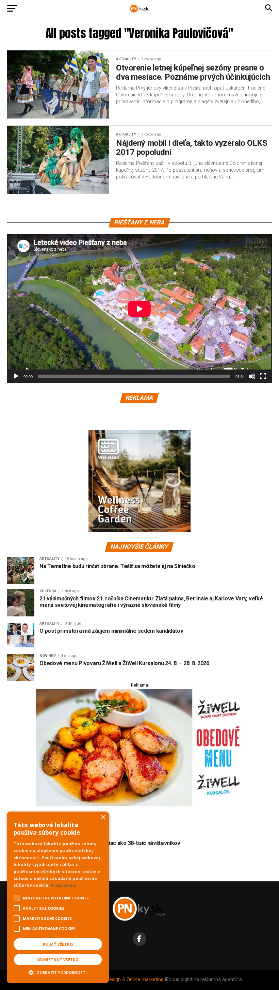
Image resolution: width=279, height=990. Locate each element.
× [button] (102, 817)
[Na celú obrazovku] (263, 376)
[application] (139, 308)
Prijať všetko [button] (58, 944)
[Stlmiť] (252, 376)
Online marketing (145, 980)
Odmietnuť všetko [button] (58, 959)
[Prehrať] (16, 376)
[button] (58, 971)
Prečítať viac (64, 885)
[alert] (58, 897)
